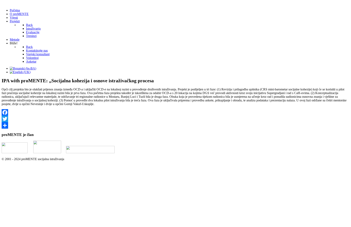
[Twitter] (175, 119)
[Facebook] (175, 112)
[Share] (175, 125)
